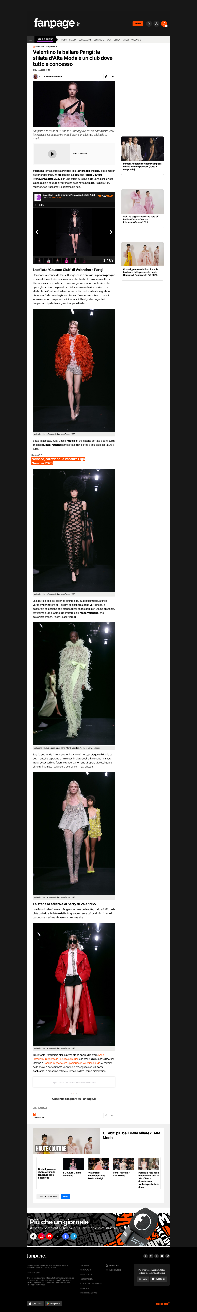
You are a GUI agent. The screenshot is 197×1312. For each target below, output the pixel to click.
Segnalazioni (86, 1270)
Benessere (99, 40)
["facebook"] (65, 1236)
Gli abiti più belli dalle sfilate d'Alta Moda (131, 1135)
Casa (109, 40)
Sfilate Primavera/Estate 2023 (47, 47)
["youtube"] (49, 1236)
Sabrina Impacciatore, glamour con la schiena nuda (72, 1062)
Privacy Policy (86, 1274)
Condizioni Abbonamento (91, 1284)
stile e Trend (45, 39)
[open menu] (30, 39)
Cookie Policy (86, 1279)
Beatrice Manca (54, 76)
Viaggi (126, 40)
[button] (112, 76)
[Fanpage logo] (53, 23)
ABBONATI (137, 24)
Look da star (85, 40)
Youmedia (84, 1265)
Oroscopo (136, 40)
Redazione (85, 1288)
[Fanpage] (37, 1256)
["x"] (57, 1236)
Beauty (72, 40)
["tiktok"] (33, 1236)
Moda (64, 40)
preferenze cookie (88, 1293)
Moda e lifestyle (40, 1108)
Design (117, 40)
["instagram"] (41, 1236)
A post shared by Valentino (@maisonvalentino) (74, 1082)
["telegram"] (73, 1236)
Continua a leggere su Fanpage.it (74, 1099)
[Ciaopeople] (163, 1304)
